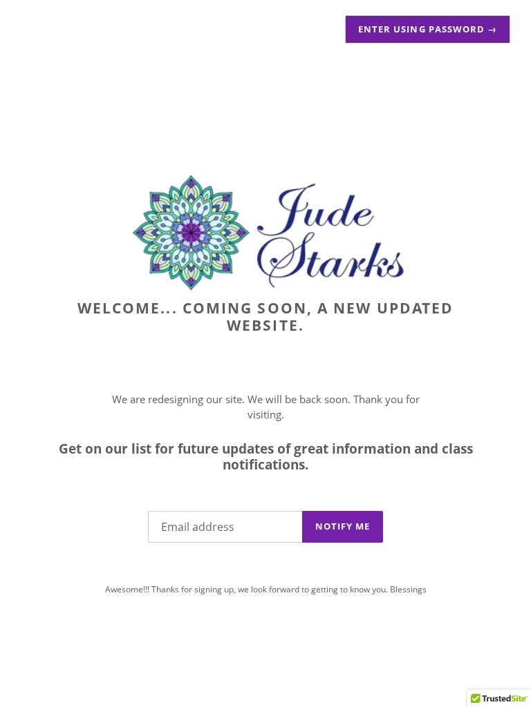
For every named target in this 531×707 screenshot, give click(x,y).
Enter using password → (427, 29)
